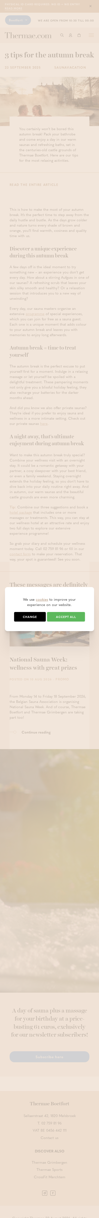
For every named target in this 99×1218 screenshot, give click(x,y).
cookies (42, 599)
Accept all (66, 617)
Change (30, 617)
